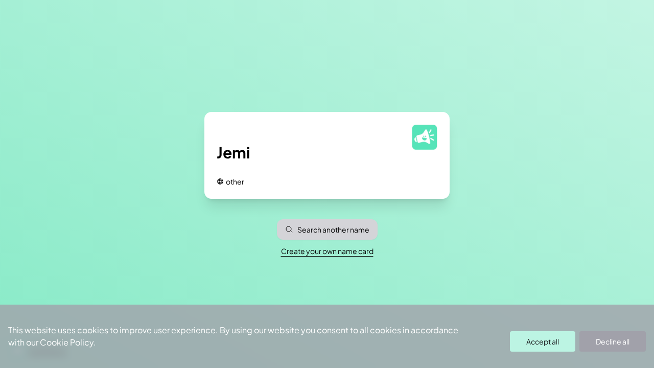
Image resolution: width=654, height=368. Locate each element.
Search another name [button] (333, 229)
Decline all (612, 341)
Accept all (542, 341)
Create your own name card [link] (327, 251)
